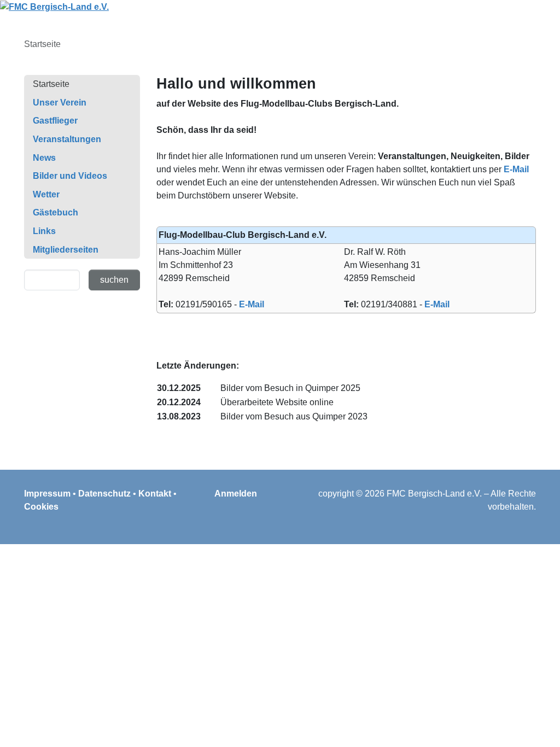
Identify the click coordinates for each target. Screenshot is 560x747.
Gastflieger (55, 120)
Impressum (47, 493)
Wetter (46, 194)
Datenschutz (104, 493)
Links (44, 231)
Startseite (51, 84)
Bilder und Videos (70, 175)
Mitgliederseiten (65, 249)
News (44, 157)
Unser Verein (59, 102)
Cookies (41, 506)
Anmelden (235, 493)
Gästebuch (55, 212)
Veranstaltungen (67, 139)
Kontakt (154, 493)
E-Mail (516, 169)
